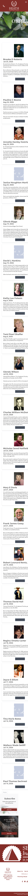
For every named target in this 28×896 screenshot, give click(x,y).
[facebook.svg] (22, 881)
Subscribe (9, 809)
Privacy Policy (20, 894)
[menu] (26, 2)
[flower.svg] (25, 881)
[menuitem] (20, 871)
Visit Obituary (20, 79)
